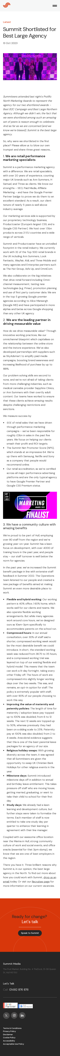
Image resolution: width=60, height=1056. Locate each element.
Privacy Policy (9, 1031)
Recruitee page (41, 881)
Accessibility (9, 1041)
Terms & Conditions (12, 1028)
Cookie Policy (9, 1037)
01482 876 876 (19, 989)
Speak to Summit (30, 933)
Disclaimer (8, 1034)
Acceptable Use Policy (13, 1044)
